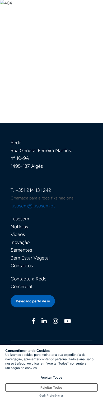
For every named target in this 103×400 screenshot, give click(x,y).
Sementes (21, 250)
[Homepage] (26, 15)
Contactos (22, 266)
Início (51, 70)
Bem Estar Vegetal (30, 258)
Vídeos (18, 234)
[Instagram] (55, 322)
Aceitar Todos (51, 377)
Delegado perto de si (33, 301)
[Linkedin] (44, 322)
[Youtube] (67, 322)
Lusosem (20, 219)
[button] (95, 18)
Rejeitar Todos (51, 387)
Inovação (20, 242)
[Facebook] (33, 322)
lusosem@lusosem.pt (33, 206)
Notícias (19, 227)
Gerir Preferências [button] (51, 395)
